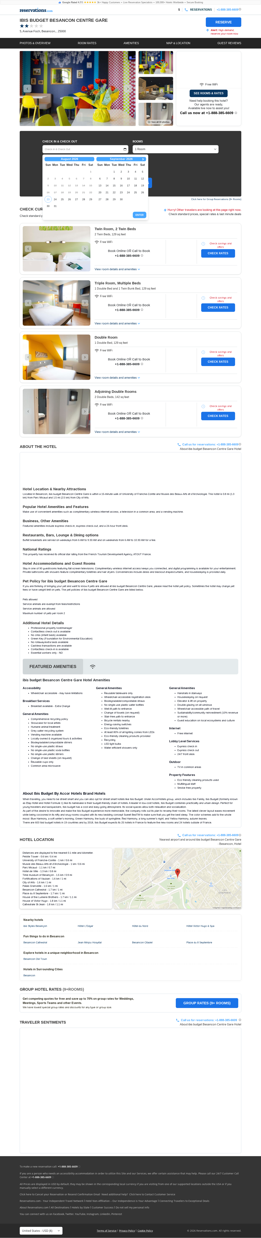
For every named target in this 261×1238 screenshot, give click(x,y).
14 (107, 185)
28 (83, 199)
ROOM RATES (87, 43)
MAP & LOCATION (178, 43)
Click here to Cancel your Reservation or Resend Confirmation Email (60, 1194)
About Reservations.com (34, 1207)
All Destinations (60, 1207)
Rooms (138, 141)
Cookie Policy (145, 1230)
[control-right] (128, 88)
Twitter (69, 1214)
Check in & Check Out (59, 141)
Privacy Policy (127, 1230)
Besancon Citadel (142, 942)
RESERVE (224, 22)
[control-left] (27, 88)
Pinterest (116, 1214)
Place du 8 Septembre (199, 942)
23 (48, 199)
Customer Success (102, 1207)
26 (69, 199)
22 (114, 192)
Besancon (29, 975)
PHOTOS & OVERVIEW (35, 43)
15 (114, 185)
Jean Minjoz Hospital (90, 942)
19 (142, 185)
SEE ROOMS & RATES (209, 93)
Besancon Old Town (35, 959)
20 (100, 192)
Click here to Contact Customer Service (152, 1194)
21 (107, 192)
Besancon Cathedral (35, 942)
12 (142, 178)
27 (76, 199)
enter (139, 215)
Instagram (93, 1214)
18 (135, 185)
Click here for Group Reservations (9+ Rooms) (216, 199)
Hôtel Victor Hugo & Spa (200, 926)
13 (100, 185)
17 (128, 185)
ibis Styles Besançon (35, 926)
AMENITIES (131, 43)
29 (90, 199)
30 (48, 206)
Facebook (58, 1214)
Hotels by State (80, 1207)
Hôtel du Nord (140, 926)
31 (55, 206)
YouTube (80, 1214)
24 (55, 199)
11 (135, 178)
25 (62, 199)
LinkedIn (105, 1214)
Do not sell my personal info (132, 1207)
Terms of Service (106, 1230)
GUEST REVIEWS (229, 43)
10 (128, 178)
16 (121, 185)
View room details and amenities (116, 269)
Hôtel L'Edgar (85, 926)
